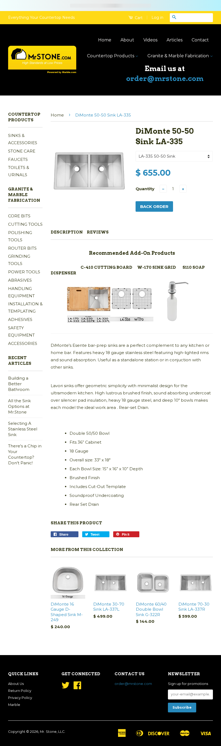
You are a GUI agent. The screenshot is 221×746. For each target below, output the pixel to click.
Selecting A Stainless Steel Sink (22, 429)
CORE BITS (19, 215)
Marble (14, 705)
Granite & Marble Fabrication (178, 55)
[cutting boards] (88, 321)
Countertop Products (111, 55)
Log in (157, 17)
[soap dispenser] (174, 321)
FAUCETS (18, 159)
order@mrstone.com (164, 78)
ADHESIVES (20, 319)
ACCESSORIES (22, 343)
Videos (150, 40)
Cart (138, 17)
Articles (174, 40)
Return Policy (19, 691)
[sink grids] (131, 321)
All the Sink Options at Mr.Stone (19, 406)
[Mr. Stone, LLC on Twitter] (65, 687)
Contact (200, 40)
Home (104, 40)
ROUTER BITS (22, 248)
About (127, 40)
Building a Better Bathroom (18, 384)
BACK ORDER (154, 206)
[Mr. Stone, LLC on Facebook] (77, 687)
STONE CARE (21, 151)
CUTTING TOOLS (25, 224)
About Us (16, 684)
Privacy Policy (20, 698)
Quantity (145, 188)
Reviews (98, 232)
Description (67, 232)
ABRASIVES (20, 280)
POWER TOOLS (24, 271)
